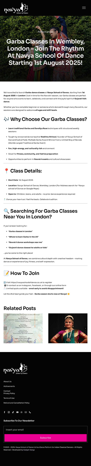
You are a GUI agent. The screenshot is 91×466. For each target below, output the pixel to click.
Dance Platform (46, 447)
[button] (5, 328)
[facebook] (4, 412)
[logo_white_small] (15, 361)
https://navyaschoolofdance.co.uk (26, 282)
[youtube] (17, 412)
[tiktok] (13, 412)
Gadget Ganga (29, 450)
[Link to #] (84, 8)
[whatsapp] (21, 412)
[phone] (30, 412)
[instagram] (9, 412)
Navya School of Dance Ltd (26, 447)
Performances (45, 32)
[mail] (26, 412)
